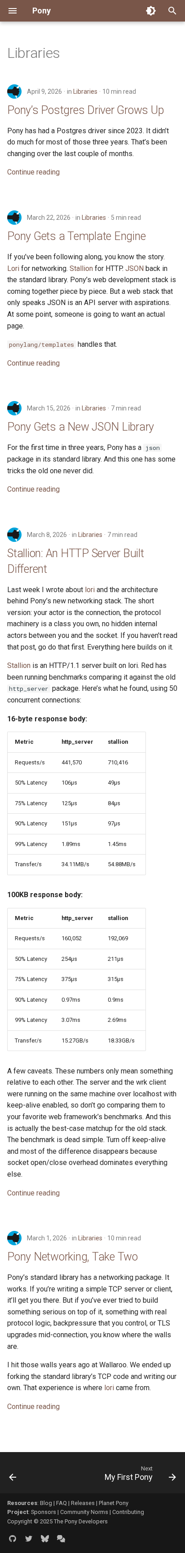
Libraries (85, 91)
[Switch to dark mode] (151, 11)
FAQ (61, 1503)
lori (90, 589)
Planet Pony (113, 1503)
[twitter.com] (29, 1538)
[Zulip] (61, 1538)
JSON (134, 268)
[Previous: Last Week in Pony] (13, 1475)
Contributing (128, 1512)
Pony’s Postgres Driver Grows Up (85, 110)
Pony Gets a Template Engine (76, 236)
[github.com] (12, 1538)
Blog (46, 1503)
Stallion (81, 268)
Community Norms (84, 1512)
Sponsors (43, 1512)
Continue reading (33, 172)
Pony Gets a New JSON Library (80, 426)
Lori (13, 268)
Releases (83, 1503)
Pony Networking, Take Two (72, 1256)
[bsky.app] (45, 1538)
